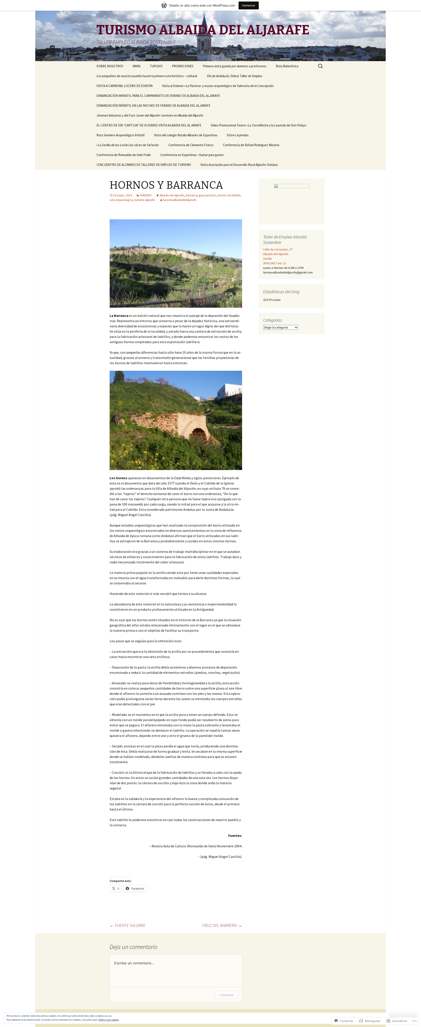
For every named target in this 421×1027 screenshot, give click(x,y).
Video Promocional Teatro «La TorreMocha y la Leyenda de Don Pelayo (258, 125)
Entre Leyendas (238, 135)
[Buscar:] (321, 66)
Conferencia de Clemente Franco (191, 145)
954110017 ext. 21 (274, 263)
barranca (191, 195)
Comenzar (248, 5)
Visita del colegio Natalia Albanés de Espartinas (186, 135)
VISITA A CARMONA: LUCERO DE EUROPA (124, 86)
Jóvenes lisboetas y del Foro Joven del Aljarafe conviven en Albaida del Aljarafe (149, 115)
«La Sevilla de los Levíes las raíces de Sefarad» (127, 145)
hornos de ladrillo (229, 195)
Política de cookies (108, 1019)
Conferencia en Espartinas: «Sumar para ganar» (192, 155)
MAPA (136, 66)
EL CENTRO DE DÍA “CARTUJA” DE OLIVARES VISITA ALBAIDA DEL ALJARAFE (148, 125)
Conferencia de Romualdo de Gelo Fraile (123, 155)
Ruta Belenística (287, 66)
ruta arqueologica (121, 200)
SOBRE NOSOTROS (109, 66)
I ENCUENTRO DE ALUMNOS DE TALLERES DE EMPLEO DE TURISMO (143, 165)
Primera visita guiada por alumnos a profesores (234, 66)
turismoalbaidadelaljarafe (179, 200)
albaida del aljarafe (171, 195)
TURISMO (146, 195)
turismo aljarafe (144, 200)
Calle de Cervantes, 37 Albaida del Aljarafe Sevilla (278, 254)
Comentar (227, 995)
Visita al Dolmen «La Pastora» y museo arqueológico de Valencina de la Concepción (218, 86)
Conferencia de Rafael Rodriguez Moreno (251, 145)
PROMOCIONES (182, 66)
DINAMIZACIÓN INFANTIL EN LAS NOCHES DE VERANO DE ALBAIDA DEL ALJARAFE (153, 105)
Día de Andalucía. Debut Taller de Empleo (234, 76)
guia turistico (207, 195)
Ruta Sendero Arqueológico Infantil (120, 135)
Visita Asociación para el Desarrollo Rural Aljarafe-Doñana (239, 165)
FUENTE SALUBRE (127, 925)
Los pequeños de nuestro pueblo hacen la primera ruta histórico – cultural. (147, 76)
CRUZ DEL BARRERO (222, 925)
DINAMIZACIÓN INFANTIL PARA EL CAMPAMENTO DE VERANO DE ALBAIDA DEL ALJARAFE (158, 96)
